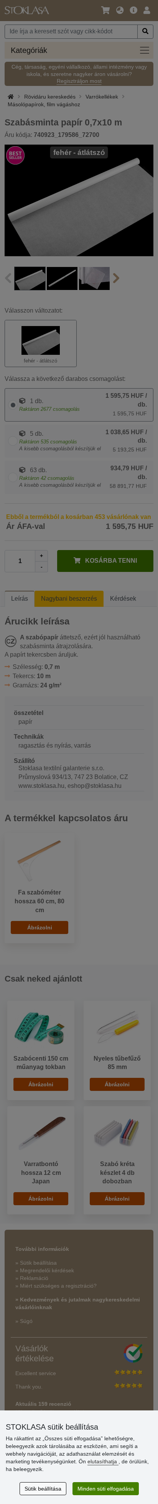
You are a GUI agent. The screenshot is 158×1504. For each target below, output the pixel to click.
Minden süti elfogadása (105, 1489)
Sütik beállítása (43, 1489)
